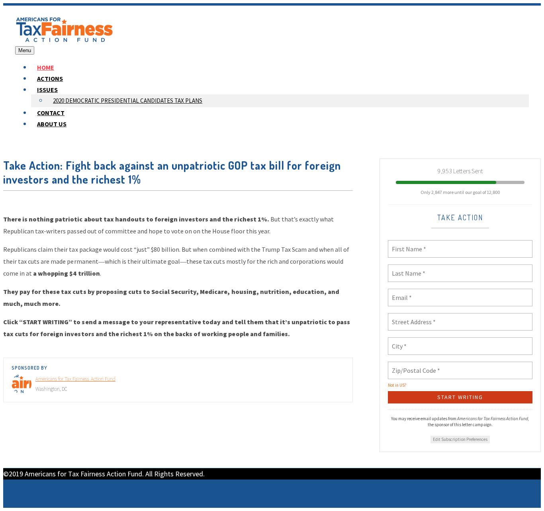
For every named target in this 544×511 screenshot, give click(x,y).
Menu (24, 50)
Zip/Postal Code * (413, 365)
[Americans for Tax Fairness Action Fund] (64, 40)
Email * (400, 293)
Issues (47, 90)
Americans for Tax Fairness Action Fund (75, 379)
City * (399, 341)
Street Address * (412, 317)
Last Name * (405, 268)
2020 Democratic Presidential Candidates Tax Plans (127, 100)
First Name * (406, 244)
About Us (52, 124)
